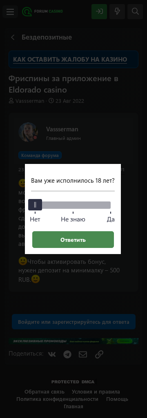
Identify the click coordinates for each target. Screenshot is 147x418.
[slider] (35, 204)
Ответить (73, 239)
